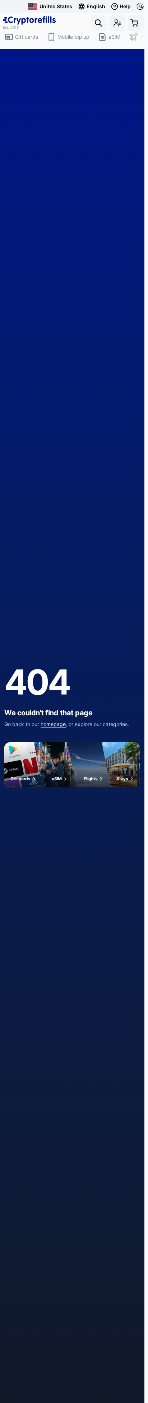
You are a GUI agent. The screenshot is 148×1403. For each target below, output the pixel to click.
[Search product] (98, 23)
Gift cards (26, 37)
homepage (53, 724)
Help (125, 6)
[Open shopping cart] (136, 23)
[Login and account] (117, 23)
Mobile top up (73, 37)
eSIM (114, 37)
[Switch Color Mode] (141, 6)
